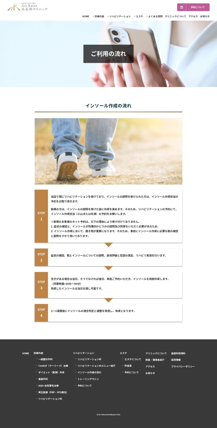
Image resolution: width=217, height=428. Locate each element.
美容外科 (43, 379)
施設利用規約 (178, 353)
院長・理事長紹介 (155, 359)
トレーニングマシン (88, 379)
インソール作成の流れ (89, 372)
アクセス (193, 16)
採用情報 (176, 359)
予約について (198, 7)
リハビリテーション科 (89, 359)
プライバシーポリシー (183, 366)
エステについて (133, 359)
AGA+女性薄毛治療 (48, 385)
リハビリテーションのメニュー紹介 (96, 365)
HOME (85, 16)
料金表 (128, 365)
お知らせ (205, 16)
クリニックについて (175, 16)
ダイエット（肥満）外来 (51, 372)
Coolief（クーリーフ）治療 (53, 365)
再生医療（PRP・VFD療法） (53, 392)
